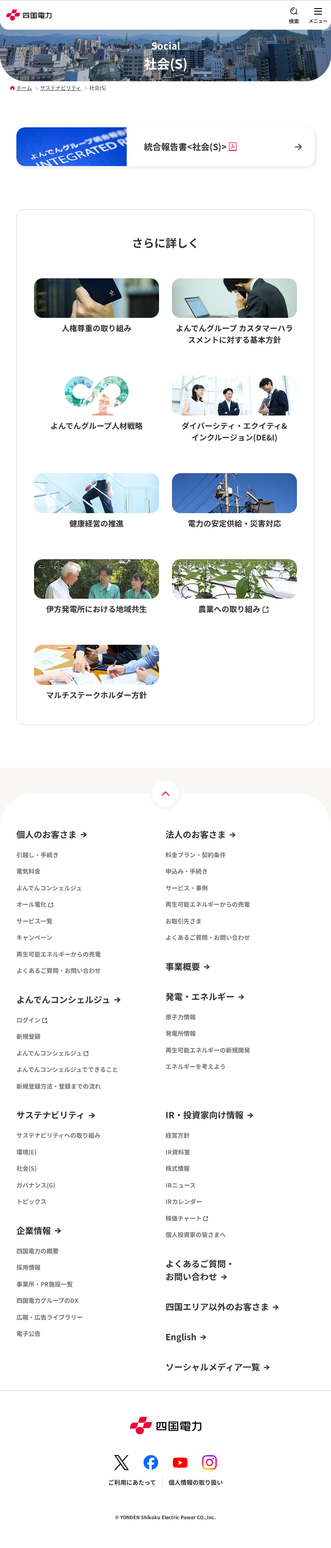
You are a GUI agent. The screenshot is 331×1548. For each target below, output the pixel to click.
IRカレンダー (184, 1201)
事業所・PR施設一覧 (44, 1284)
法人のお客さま (196, 834)
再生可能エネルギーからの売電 (58, 954)
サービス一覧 (34, 921)
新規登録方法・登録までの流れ (58, 1086)
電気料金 (28, 871)
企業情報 (33, 1230)
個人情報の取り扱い (196, 1482)
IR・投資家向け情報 (205, 1114)
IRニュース (181, 1185)
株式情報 (178, 1168)
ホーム (24, 87)
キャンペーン (34, 937)
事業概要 (183, 966)
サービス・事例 (187, 887)
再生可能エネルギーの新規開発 (208, 1050)
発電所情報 (181, 1033)
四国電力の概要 (37, 1250)
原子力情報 (181, 1017)
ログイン (28, 1020)
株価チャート (184, 1218)
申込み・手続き (187, 871)
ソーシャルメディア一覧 (213, 1366)
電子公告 (28, 1333)
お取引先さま (184, 921)
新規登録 (28, 1036)
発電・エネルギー (200, 996)
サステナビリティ (60, 87)
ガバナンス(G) (35, 1185)
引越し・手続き (37, 854)
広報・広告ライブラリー (49, 1317)
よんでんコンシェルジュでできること (67, 1069)
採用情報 (28, 1267)
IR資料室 (178, 1152)
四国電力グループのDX (47, 1300)
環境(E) (26, 1152)
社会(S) (26, 1168)
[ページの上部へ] (165, 793)
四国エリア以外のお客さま (217, 1306)
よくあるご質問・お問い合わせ (58, 970)
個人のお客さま (46, 834)
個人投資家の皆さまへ (196, 1234)
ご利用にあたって (132, 1482)
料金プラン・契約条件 (196, 854)
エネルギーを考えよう (196, 1066)
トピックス (31, 1201)
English (181, 1336)
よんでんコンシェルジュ (49, 887)
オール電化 (31, 904)
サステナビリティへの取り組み (58, 1135)
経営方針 (178, 1135)
